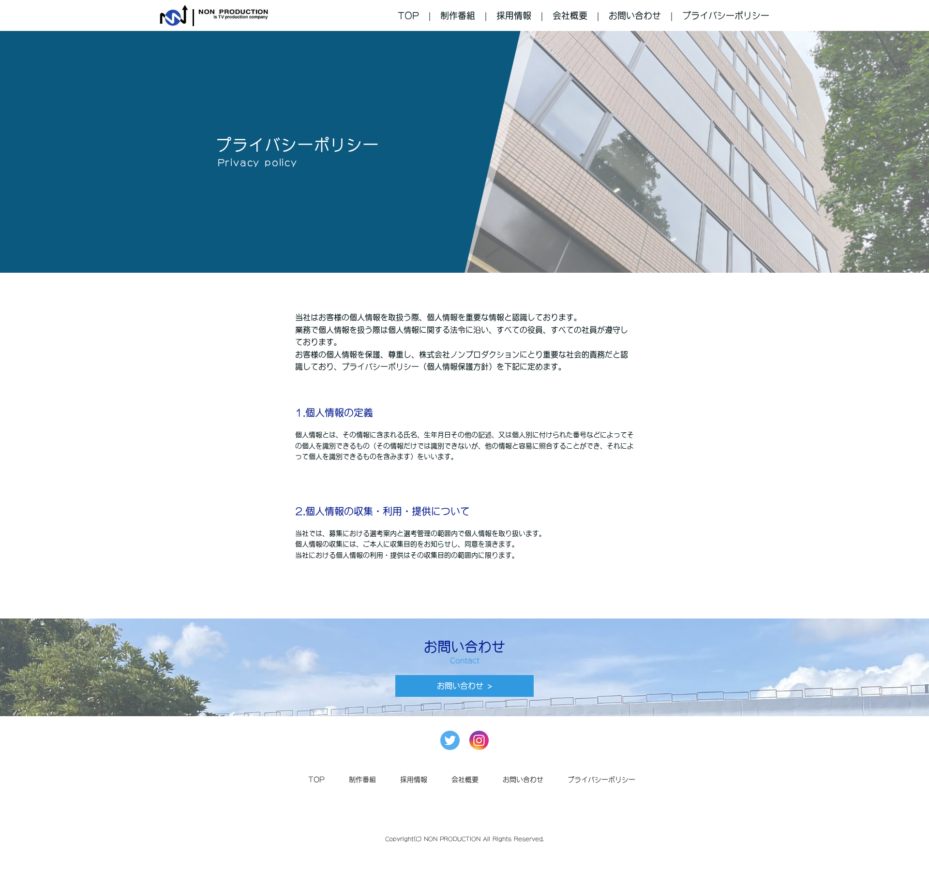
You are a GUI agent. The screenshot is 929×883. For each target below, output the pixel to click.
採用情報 (513, 15)
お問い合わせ (635, 15)
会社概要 (570, 15)
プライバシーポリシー (725, 15)
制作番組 (457, 15)
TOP (408, 15)
